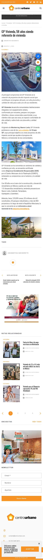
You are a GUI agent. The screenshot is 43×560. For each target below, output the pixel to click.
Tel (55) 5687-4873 (14, 541)
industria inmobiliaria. (21, 209)
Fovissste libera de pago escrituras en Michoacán (31, 343)
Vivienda (9, 23)
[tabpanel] (21, 372)
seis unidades (23, 130)
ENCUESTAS (7, 422)
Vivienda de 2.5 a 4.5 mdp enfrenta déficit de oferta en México (31, 366)
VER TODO (36, 422)
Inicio (3, 23)
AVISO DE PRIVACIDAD (21, 557)
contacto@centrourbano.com (17, 536)
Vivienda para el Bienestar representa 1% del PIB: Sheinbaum (31, 388)
